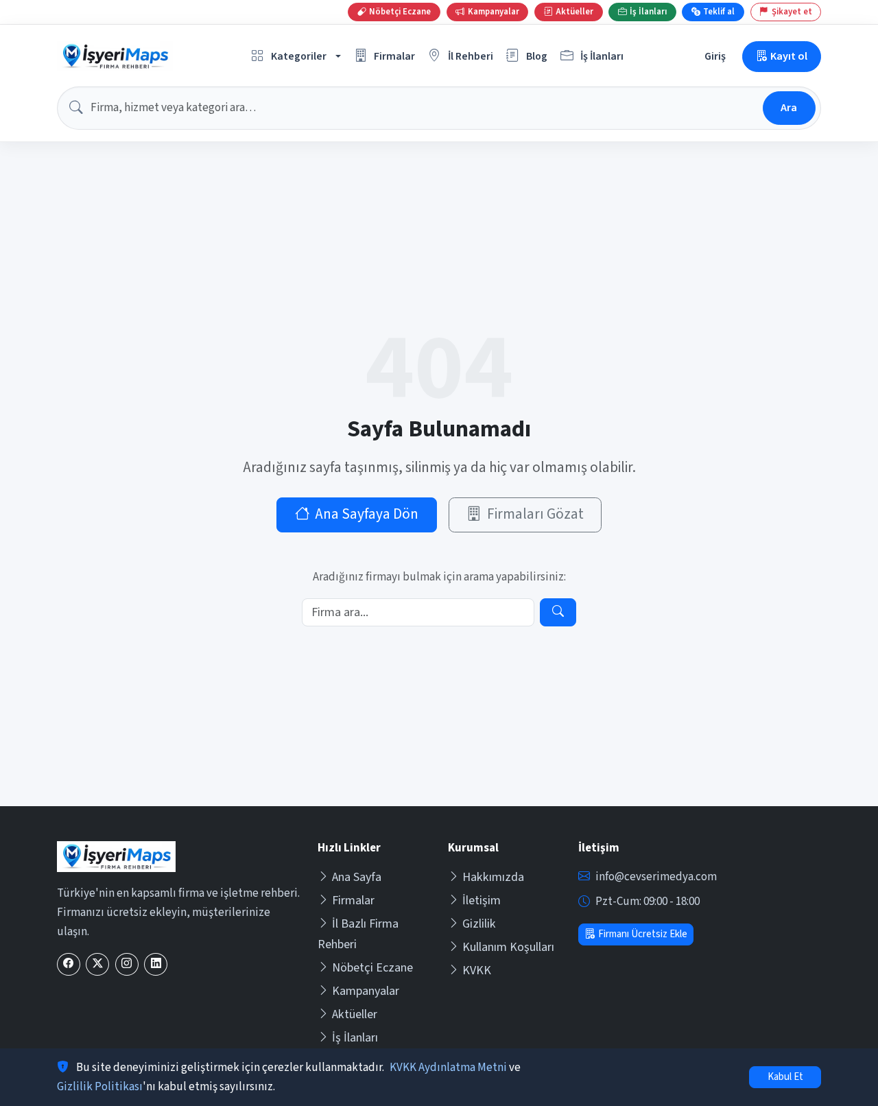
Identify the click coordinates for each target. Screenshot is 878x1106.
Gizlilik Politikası (100, 1087)
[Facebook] (68, 964)
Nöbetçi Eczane (372, 967)
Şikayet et (792, 11)
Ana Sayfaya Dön (366, 514)
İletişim (481, 900)
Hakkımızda (493, 877)
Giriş (715, 56)
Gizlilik (479, 923)
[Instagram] (127, 964)
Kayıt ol (788, 56)
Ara (789, 107)
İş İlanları (355, 1037)
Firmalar (353, 900)
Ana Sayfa (356, 877)
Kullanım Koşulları (508, 947)
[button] (296, 56)
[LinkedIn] (155, 964)
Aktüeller (354, 1014)
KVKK (476, 970)
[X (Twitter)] (97, 964)
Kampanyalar (365, 991)
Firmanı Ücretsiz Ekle (642, 934)
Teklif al (719, 11)
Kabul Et (785, 1077)
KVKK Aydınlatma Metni (448, 1067)
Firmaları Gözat (535, 514)
